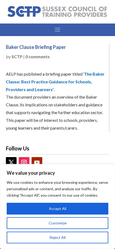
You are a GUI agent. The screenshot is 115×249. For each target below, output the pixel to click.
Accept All (57, 208)
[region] (57, 206)
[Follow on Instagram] (24, 162)
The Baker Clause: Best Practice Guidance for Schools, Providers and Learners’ (55, 81)
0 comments (37, 56)
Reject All (57, 237)
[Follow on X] (11, 162)
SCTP (16, 56)
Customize (58, 223)
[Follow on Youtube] (37, 162)
